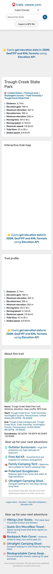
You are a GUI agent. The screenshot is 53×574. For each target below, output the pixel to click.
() (25, 415)
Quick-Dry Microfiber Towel (25, 526)
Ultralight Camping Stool (25, 481)
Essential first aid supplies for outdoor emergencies (26, 458)
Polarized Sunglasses (23, 471)
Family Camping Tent (22, 464)
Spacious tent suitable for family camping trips (28, 465)
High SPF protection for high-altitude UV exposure (27, 450)
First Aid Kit (16, 457)
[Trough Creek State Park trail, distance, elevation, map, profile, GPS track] (26, 380)
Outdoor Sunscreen (22, 447)
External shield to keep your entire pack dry (27, 538)
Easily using (28, 53)
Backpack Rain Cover (21, 536)
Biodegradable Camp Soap (25, 553)
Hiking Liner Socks (20, 519)
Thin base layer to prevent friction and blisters (28, 521)
